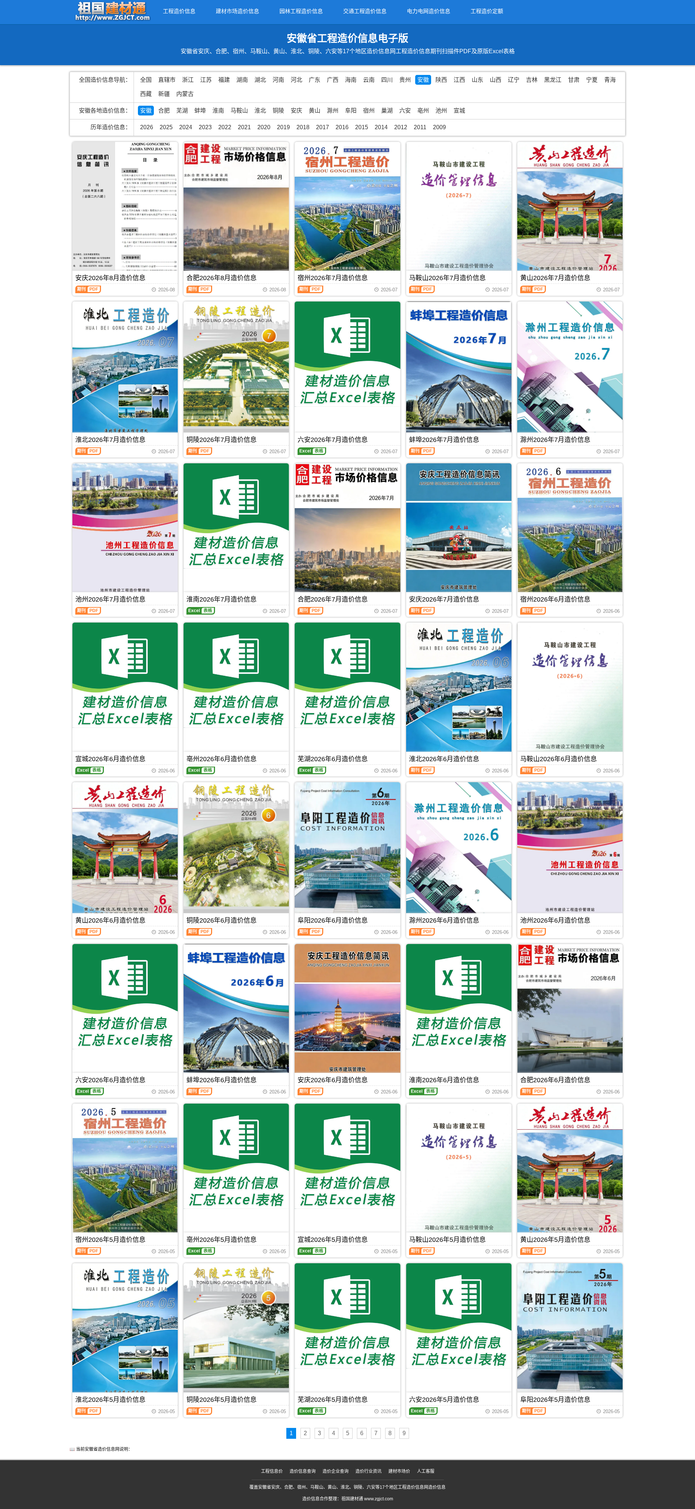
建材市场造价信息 (237, 11)
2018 (302, 127)
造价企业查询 (336, 1471)
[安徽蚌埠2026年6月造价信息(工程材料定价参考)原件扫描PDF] (236, 1014)
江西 (459, 80)
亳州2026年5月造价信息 (221, 1239)
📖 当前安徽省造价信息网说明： (101, 1449)
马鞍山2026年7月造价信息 (447, 278)
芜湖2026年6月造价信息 (333, 759)
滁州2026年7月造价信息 (555, 439)
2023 (205, 127)
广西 (332, 80)
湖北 (260, 80)
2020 (263, 127)
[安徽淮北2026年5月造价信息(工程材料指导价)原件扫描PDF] (125, 1333)
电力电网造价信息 (428, 11)
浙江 (188, 80)
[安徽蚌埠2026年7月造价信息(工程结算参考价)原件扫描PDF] (458, 372)
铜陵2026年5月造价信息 (221, 1399)
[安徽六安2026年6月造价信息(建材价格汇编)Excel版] (125, 996)
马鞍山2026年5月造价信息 (447, 1239)
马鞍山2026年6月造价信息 (558, 759)
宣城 (459, 111)
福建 (224, 80)
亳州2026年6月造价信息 (221, 759)
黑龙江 (552, 80)
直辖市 (167, 80)
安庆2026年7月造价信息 (444, 599)
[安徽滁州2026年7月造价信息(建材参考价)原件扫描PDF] (570, 373)
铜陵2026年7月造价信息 (221, 439)
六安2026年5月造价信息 (444, 1399)
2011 (420, 127)
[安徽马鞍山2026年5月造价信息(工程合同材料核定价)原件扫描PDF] (458, 1174)
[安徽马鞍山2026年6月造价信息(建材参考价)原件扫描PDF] (570, 693)
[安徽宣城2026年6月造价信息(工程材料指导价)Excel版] (125, 675)
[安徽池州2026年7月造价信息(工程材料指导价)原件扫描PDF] (125, 533)
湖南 (242, 80)
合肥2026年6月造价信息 (555, 1080)
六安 (405, 111)
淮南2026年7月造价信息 (221, 599)
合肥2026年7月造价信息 (333, 599)
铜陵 (278, 111)
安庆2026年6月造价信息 (333, 1080)
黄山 (314, 111)
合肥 (164, 111)
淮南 (218, 111)
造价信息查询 (303, 1471)
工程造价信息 (179, 11)
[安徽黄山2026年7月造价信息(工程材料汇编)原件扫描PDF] (570, 212)
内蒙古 (185, 94)
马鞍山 (239, 111)
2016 (342, 127)
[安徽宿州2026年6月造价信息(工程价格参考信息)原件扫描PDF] (570, 530)
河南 (278, 80)
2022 (224, 127)
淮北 (260, 111)
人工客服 (425, 1471)
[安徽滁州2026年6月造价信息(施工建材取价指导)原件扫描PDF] (458, 853)
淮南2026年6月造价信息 (444, 1080)
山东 (477, 80)
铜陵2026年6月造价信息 (221, 920)
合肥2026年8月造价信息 (221, 278)
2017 (322, 127)
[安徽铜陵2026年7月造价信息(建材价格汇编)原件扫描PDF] (236, 372)
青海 (610, 80)
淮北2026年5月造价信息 (110, 1399)
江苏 (206, 80)
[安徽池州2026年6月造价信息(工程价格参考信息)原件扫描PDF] (570, 851)
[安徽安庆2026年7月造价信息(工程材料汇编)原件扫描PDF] (458, 533)
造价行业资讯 (368, 1471)
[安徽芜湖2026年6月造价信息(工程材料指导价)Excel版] (347, 675)
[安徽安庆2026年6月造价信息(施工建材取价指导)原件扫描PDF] (347, 1014)
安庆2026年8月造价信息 (110, 278)
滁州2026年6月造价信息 (444, 920)
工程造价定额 (487, 11)
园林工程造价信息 (301, 11)
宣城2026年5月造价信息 (333, 1239)
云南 (369, 80)
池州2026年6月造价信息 (555, 920)
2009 (439, 127)
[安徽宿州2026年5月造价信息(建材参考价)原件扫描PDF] (125, 1170)
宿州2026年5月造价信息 (110, 1239)
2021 (244, 127)
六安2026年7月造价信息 (333, 439)
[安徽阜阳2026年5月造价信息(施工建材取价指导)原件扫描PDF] (570, 1331)
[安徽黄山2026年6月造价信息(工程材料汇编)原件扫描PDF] (125, 852)
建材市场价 (399, 1471)
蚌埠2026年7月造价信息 (444, 439)
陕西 (441, 80)
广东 (314, 80)
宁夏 (592, 80)
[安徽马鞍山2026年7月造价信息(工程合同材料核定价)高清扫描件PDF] (458, 212)
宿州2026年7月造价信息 (333, 278)
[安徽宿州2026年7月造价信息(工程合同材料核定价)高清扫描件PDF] (347, 211)
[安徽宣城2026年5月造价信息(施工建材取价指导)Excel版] (347, 1156)
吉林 (532, 80)
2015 (361, 127)
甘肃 (574, 80)
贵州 (405, 80)
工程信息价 (272, 1471)
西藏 (146, 94)
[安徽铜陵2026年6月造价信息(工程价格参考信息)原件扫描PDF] (236, 852)
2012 (400, 127)
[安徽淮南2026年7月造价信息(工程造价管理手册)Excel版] (236, 516)
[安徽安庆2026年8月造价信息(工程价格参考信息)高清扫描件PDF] (125, 212)
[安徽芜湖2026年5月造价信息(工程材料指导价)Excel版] (347, 1316)
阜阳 (351, 111)
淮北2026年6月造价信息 (444, 759)
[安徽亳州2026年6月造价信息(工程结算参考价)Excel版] (236, 675)
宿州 (369, 111)
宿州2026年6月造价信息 (555, 599)
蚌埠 (200, 111)
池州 (441, 111)
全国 (146, 80)
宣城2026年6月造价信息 (110, 759)
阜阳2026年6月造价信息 (333, 920)
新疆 (164, 94)
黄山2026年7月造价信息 (555, 278)
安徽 (423, 80)
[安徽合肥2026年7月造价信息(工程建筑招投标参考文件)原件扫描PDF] (347, 533)
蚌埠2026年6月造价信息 (221, 1080)
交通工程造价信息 (365, 11)
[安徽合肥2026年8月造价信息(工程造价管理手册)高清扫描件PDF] (236, 211)
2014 (381, 127)
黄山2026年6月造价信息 (110, 920)
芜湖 (182, 111)
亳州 (423, 111)
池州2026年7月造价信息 (110, 599)
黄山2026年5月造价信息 (555, 1239)
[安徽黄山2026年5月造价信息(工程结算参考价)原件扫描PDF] (570, 1173)
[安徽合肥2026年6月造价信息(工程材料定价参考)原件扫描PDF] (570, 1013)
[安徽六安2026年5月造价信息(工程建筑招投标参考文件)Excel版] (458, 1316)
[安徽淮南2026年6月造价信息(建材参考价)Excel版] (458, 996)
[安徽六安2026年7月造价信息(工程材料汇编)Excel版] (347, 354)
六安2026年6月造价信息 (110, 1080)
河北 (296, 80)
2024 (185, 127)
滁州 (332, 111)
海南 (351, 80)
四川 (387, 80)
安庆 (296, 111)
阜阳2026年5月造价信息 (555, 1399)
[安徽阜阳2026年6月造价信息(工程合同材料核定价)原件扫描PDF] (347, 850)
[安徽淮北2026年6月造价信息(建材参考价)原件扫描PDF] (458, 693)
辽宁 (513, 80)
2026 (146, 127)
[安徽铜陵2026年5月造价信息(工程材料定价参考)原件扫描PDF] (236, 1333)
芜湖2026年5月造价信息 (333, 1399)
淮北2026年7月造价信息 (110, 439)
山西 (495, 80)
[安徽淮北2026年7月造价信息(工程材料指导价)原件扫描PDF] (125, 372)
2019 (283, 127)
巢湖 (387, 111)
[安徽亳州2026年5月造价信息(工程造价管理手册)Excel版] (236, 1156)
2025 (166, 127)
